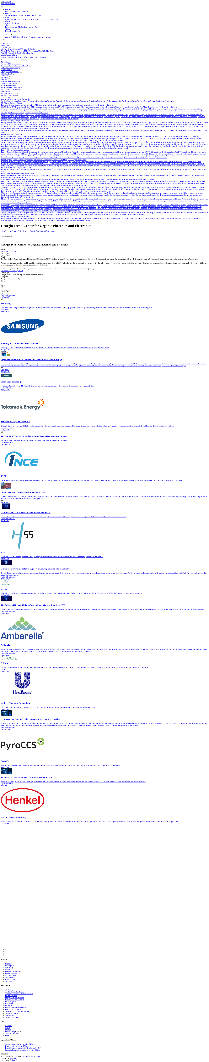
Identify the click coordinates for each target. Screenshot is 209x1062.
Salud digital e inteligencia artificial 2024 (86, 162)
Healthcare (4, 76)
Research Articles (18, 15)
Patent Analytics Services (141, 101)
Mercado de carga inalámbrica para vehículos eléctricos (91, 148)
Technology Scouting (114, 101)
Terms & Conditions (12, 1033)
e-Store (28, 27)
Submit (24, 60)
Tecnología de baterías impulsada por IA (145, 123)
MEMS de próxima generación (29, 191)
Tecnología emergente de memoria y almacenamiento (49, 189)
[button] (8, 9)
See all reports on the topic (104, 105)
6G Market (33, 107)
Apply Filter (5, 291)
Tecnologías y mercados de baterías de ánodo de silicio (20, 130)
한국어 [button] (22, 57)
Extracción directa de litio (82, 111)
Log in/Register (10, 31)
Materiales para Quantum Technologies (72, 117)
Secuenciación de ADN (108, 162)
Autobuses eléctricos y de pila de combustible (86, 138)
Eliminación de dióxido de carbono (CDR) (165, 152)
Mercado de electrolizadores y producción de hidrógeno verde (120, 154)
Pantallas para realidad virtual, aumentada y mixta (99, 199)
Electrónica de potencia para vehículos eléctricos (157, 144)
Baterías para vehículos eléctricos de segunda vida (33, 128)
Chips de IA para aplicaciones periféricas (95, 187)
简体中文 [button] (15, 57)
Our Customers (23, 19)
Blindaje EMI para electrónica (123, 111)
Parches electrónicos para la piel (128, 162)
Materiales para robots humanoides (17, 117)
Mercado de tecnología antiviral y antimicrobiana (26, 162)
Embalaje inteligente (151, 107)
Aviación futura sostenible (189, 146)
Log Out (34, 27)
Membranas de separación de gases (86, 154)
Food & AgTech (6, 74)
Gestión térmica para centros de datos (122, 195)
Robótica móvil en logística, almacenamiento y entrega (105, 183)
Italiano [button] (43, 57)
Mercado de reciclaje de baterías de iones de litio (17, 115)
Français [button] (38, 57)
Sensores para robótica (47, 185)
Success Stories (27, 99)
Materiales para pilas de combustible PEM (44, 117)
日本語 (13, 37)
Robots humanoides (8, 183)
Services (4, 101)
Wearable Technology (8, 95)
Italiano (48, 37)
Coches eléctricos (134, 144)
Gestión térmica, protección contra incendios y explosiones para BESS (168, 130)
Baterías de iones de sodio (48, 130)
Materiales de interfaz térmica (50, 119)
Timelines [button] (33, 49)
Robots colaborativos (161, 181)
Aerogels (91, 109)
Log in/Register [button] (6, 55)
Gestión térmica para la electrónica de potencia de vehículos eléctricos (48, 148)
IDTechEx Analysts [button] (31, 51)
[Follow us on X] (106, 889)
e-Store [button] (24, 53)
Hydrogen (4, 77)
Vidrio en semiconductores (96, 189)
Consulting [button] (4, 47)
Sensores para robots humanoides (27, 185)
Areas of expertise (15, 99)
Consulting (24, 11)
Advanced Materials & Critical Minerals (14, 66)
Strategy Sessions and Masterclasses (162, 101)
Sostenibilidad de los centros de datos (64, 158)
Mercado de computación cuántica (81, 179)
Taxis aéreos (69, 136)
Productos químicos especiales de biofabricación (54, 152)
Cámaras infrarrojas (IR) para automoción (44, 183)
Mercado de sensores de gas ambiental (162, 199)
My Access (13, 27)
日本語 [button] (9, 57)
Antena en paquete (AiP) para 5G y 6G (50, 107)
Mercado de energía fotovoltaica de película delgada (40, 154)
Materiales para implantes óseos (117, 115)
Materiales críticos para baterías (37, 111)
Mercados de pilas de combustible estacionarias (35, 158)
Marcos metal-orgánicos (112, 117)
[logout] (13, 1058)
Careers (56, 19)
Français (42, 37)
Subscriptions (15, 11)
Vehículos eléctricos (63, 140)
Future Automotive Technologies (69, 142)
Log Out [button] (30, 53)
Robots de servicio (62, 185)
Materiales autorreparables (87, 209)
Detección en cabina (22, 183)
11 (11, 823)
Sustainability (5, 91)
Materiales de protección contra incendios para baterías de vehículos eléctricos (97, 140)
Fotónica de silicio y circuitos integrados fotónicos (174, 169)
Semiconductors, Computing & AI (17, 1011)
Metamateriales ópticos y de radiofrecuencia (100, 107)
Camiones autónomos (81, 136)
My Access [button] (9, 53)
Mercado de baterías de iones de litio (43, 126)
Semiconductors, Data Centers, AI (12, 87)
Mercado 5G (24, 107)
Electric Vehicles (6, 70)
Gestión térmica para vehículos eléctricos (15, 214)
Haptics (178, 199)
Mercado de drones (63, 138)
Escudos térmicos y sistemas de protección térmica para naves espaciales (176, 111)
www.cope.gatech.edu (8, 251)
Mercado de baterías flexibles (166, 124)
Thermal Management (8, 93)
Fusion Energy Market (66, 154)
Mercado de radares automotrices (28, 181)
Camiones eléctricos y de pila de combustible (117, 138)
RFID (142, 107)
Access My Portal (16, 271)
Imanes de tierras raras (189, 117)
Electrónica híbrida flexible (119, 175)
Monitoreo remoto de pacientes (171, 162)
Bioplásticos (98, 109)
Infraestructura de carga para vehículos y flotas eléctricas (20, 138)
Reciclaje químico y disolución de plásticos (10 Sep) (23, 1048)
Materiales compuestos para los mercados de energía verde (169, 109)
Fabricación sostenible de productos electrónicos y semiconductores (24, 195)
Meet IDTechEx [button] (43, 51)
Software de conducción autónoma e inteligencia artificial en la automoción (66, 181)
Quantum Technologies (9, 83)
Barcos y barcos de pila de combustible (14, 142)
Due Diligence (127, 101)
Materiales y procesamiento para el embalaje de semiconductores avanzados (80, 115)
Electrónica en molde (136, 175)
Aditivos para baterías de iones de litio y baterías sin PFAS (49, 109)
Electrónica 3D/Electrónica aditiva (37, 105)
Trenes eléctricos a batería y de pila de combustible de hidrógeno (177, 136)
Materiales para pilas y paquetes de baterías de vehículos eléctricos (151, 115)
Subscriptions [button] (5, 45)
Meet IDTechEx (48, 19)
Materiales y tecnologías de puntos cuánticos (166, 117)
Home (3, 231)
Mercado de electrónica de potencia (186, 144)
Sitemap (8, 1030)
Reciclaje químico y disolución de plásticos (134, 109)
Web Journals (29, 15)
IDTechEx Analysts (35, 19)
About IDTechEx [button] (7, 51)
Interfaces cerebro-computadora (71, 199)
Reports (8, 11)
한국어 (26, 37)
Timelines (37, 15)
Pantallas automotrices (43, 169)
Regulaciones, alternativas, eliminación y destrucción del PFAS (45, 160)
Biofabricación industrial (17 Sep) (16, 1046)
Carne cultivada (18, 160)
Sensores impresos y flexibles (187, 175)
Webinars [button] (4, 49)
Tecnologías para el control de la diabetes (57, 162)
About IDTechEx (11, 19)
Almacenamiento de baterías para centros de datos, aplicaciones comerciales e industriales (85, 124)
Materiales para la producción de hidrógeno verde (83, 166)
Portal (7, 27)
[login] (14, 1060)
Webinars (8, 15)
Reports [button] (3, 43)
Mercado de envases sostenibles (24, 211)
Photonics (4, 79)
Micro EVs (19, 144)
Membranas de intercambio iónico (36, 113)
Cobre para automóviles (18, 111)
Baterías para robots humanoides (142, 181)
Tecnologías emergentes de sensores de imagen (133, 199)
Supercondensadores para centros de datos (103, 130)
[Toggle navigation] (2, 6)
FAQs (7, 1035)
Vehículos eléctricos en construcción (20, 140)
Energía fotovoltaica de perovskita (163, 156)
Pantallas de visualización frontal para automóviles (98, 142)
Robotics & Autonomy (8, 85)
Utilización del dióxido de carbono (192, 152)
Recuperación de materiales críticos (60, 111)
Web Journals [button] (24, 49)
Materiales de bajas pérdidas (74, 107)
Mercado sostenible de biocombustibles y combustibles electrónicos (100, 158)
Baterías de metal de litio (99, 126)
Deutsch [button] (31, 57)
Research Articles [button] (14, 49)
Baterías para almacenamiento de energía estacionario (36, 124)
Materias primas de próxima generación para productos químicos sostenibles (83, 156)
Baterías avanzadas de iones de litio (119, 123)
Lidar (110, 169)
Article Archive (10, 975)
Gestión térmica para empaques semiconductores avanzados (88, 195)
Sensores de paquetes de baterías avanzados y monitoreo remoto (85, 123)
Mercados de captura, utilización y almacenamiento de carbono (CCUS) (125, 152)
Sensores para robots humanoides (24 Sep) (19, 1044)
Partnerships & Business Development (93, 101)
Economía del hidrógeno (158, 154)
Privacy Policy (10, 1032)
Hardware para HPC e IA (114, 189)
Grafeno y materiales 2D (142, 111)
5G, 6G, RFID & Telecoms (10, 64)
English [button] (3, 57)
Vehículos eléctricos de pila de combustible (43, 142)
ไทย (31, 37)
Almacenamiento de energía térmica (131, 130)
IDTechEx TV (10, 979)
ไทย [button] (26, 57)
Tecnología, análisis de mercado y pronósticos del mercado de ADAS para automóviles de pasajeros (93, 144)
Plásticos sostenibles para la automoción (25, 119)
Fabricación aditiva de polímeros (83, 105)
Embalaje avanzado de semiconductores (22, 169)
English (7, 37)
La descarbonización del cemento (42, 207)
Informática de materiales (94, 117)
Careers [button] (52, 51)
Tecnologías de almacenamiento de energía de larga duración (129, 126)
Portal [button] (3, 53)
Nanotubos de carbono (111, 109)
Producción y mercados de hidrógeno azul (86, 152)
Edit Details (22, 27)
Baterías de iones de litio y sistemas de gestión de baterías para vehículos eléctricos (144, 142)
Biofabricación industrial (16, 113)
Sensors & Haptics (11, 1013)
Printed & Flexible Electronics (11, 81)
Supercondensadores (82, 130)
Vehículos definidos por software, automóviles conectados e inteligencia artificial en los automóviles (146, 146)
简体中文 (20, 37)
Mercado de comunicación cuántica (127, 107)
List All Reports (6, 97)
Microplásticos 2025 (133, 207)
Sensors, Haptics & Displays (10, 89)
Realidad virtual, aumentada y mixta (38, 220)
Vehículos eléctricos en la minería (44, 140)
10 (9, 823)
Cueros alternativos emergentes (101, 111)
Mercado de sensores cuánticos (104, 179)
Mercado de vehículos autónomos (100, 136)
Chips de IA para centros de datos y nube (67, 187)
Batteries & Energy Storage (10, 68)
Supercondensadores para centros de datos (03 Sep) (22, 1050)
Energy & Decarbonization (10, 72)
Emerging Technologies (13, 971)
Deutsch (36, 37)
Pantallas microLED (149, 169)
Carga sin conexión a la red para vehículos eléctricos (41, 144)
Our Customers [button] (18, 51)
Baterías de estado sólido (65, 130)
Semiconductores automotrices (62, 146)
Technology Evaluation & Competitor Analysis (63, 101)
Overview (8, 1026)
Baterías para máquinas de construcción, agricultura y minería (181, 123)
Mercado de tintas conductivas (56, 175)
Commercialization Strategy (37, 101)
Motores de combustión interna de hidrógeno (182, 154)
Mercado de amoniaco (30, 152)
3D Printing (5, 62)
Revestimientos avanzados (78, 109)
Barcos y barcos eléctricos (142, 138)
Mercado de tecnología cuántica (126, 179)
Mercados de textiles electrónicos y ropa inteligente (155, 218)
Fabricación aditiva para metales (60, 105)
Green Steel (146, 154)
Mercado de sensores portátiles (61, 220)
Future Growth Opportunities (17, 101)
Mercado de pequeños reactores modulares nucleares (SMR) (130, 156)
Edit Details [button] (17, 53)
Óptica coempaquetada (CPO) (62, 169)
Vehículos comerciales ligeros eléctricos (165, 138)
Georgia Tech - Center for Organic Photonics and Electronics (33, 231)
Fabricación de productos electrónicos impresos (160, 175)
